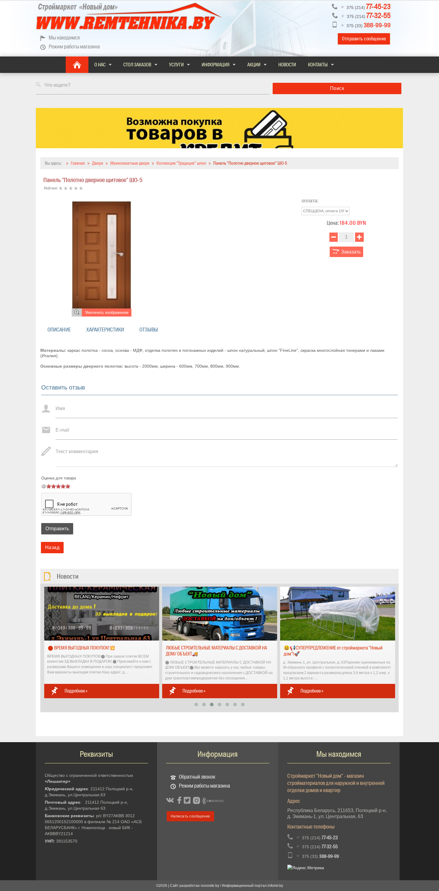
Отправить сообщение (364, 39)
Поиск (337, 88)
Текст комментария (77, 451)
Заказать (350, 251)
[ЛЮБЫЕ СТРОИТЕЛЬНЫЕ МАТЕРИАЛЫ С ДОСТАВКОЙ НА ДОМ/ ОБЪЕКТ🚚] (219, 613)
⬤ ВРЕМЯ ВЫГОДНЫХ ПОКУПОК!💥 (81, 648)
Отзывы (148, 329)
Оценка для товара (58, 478)
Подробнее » (76, 691)
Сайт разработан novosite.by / (196, 886)
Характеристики (105, 329)
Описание (59, 329)
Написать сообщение (190, 816)
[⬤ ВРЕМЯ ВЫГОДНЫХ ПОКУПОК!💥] (101, 613)
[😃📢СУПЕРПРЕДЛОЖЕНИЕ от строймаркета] (337, 613)
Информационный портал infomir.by (252, 886)
